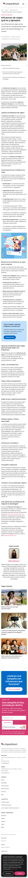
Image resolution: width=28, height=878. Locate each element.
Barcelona (3, 815)
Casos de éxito (5, 785)
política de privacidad (19, 733)
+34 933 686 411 (5, 763)
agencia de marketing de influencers (14, 514)
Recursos (3, 791)
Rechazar (8, 873)
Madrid (3, 818)
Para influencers (13, 10)
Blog (7, 10)
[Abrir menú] (23, 4)
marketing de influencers (9, 535)
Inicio (2, 10)
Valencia (3, 821)
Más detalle (14, 869)
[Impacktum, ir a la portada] (11, 3)
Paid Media (4, 783)
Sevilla (2, 824)
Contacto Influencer (6, 805)
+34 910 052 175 (5, 773)
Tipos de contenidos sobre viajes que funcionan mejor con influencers (12, 73)
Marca (2, 780)
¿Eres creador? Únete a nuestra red (10, 808)
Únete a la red (10, 337)
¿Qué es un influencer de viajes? (11, 68)
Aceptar (19, 873)
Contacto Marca (5, 802)
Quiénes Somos (5, 788)
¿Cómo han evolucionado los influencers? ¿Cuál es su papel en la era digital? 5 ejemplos (13, 632)
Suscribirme (7, 722)
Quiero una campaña (14, 689)
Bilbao (2, 827)
